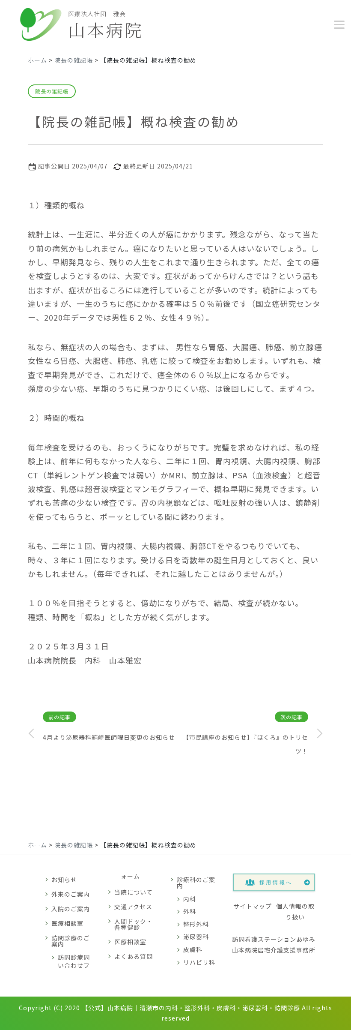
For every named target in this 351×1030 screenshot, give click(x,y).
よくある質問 (133, 956)
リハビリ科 (199, 962)
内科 (189, 899)
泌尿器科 (196, 936)
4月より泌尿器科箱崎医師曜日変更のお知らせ (109, 737)
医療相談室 (67, 923)
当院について (133, 892)
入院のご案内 (70, 908)
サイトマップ (252, 906)
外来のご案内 (70, 894)
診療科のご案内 (196, 882)
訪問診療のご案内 (70, 941)
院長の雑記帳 (51, 91)
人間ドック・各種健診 (133, 924)
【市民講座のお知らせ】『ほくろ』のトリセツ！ (245, 744)
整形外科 (196, 924)
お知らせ (64, 879)
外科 (189, 911)
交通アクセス (133, 906)
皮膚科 (192, 949)
